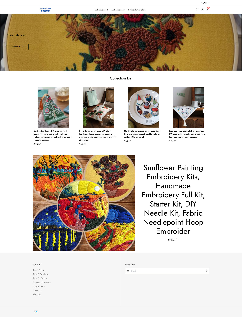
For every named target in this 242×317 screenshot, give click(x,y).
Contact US (37, 290)
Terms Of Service (40, 278)
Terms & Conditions (41, 274)
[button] (205, 3)
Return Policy (38, 270)
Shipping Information (42, 282)
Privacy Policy (39, 286)
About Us (37, 294)
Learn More (17, 46)
